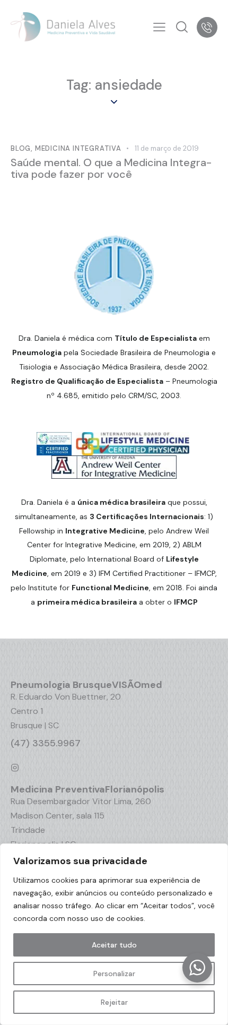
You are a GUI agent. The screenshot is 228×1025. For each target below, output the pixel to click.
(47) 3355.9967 (46, 743)
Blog (21, 148)
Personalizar (114, 973)
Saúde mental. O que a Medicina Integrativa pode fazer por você (111, 168)
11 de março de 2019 (167, 148)
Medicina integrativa (78, 148)
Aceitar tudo (114, 945)
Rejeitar (114, 1002)
